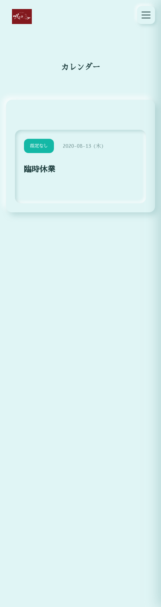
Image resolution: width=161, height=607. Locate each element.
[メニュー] (146, 15)
